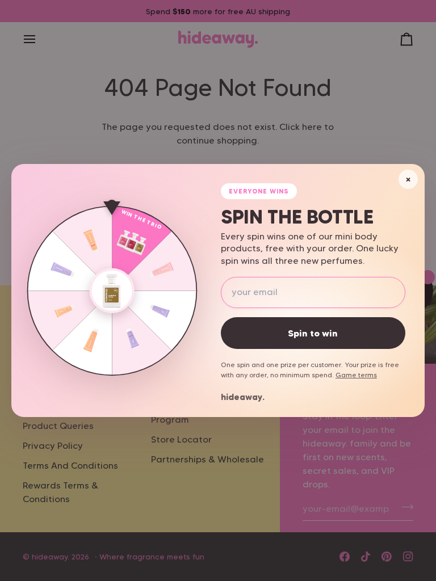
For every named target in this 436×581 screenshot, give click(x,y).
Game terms (356, 375)
